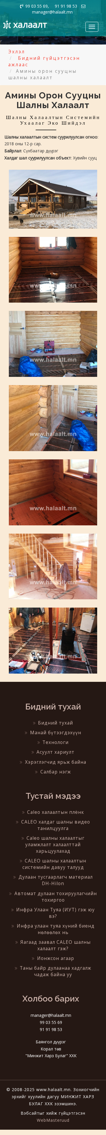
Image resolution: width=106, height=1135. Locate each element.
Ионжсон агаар (55, 958)
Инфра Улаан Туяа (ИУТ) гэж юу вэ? (55, 913)
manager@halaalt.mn (52, 12)
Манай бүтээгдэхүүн (55, 733)
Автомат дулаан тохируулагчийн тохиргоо (55, 896)
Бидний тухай (55, 723)
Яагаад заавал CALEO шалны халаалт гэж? (55, 945)
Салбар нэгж (55, 772)
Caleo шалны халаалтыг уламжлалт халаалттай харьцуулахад (55, 844)
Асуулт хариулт (55, 752)
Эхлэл (16, 52)
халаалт (30, 24)
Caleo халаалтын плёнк (55, 812)
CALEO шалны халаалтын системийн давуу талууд (54, 864)
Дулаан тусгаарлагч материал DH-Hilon (56, 880)
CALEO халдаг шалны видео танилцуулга (55, 825)
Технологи (55, 742)
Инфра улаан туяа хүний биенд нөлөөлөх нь (56, 929)
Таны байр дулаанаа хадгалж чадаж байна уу (55, 971)
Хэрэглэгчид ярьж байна (55, 762)
